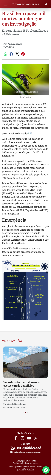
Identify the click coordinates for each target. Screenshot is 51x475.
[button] (5, 4)
